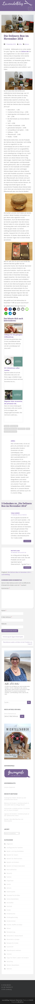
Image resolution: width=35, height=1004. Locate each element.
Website (3, 624)
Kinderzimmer (11, 921)
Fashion (9, 877)
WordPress (21, 1002)
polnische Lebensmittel (10, 431)
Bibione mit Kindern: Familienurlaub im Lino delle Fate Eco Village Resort (16, 804)
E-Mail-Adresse (6, 617)
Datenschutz (19, 1000)
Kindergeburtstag (12, 917)
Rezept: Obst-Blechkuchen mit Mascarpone (13, 820)
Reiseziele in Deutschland (15, 936)
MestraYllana (15, 550)
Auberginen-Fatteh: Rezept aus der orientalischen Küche (15, 798)
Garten (9, 884)
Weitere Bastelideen (13, 965)
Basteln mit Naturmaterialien (16, 866)
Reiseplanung (11, 932)
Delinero (6, 426)
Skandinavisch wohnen (14, 950)
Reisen (9, 928)
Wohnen (9, 969)
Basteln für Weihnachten (14, 858)
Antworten (27, 541)
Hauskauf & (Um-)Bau (13, 895)
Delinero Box (25, 51)
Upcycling (10, 961)
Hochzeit (9, 906)
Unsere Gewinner (9, 787)
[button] (6, 309)
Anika (20, 44)
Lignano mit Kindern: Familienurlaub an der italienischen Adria (16, 814)
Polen (28, 429)
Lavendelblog (5, 1000)
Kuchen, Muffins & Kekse (14, 925)
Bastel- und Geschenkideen (15, 851)
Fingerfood (10, 881)
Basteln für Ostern (12, 855)
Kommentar (5, 588)
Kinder (9, 910)
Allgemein (10, 844)
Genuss (27, 44)
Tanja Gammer (15, 513)
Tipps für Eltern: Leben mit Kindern (18, 958)
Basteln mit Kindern (13, 862)
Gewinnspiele (11, 892)
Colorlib (31, 1000)
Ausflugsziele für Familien (15, 847)
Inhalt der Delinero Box (10, 429)
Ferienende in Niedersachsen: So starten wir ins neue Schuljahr (17, 809)
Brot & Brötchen (12, 869)
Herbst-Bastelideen (13, 899)
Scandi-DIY (10, 947)
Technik (9, 954)
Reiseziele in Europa (13, 939)
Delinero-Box (14, 426)
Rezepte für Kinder (12, 943)
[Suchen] (29, 702)
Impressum (12, 1000)
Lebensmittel (21, 429)
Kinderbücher (11, 914)
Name (3, 610)
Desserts (9, 873)
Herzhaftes (10, 903)
